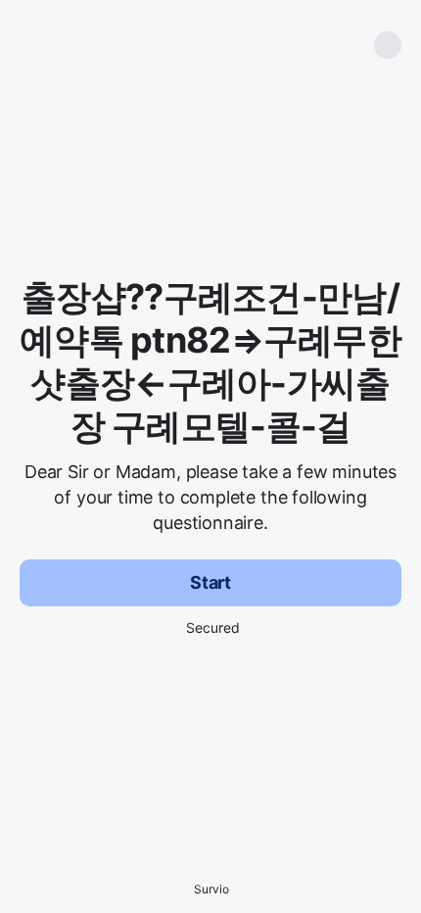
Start (210, 582)
